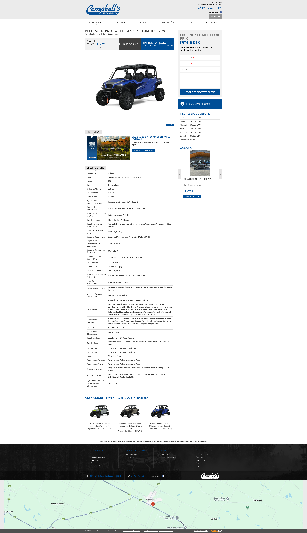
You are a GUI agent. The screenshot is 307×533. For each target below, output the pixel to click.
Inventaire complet (132, 454)
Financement (95, 466)
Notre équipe (201, 460)
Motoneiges (95, 460)
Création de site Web (200, 531)
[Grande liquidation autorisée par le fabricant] (108, 148)
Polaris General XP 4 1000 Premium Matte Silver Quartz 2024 (130, 426)
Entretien (164, 454)
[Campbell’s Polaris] (103, 9)
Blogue (198, 463)
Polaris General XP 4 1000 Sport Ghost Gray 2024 (99, 425)
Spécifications (95, 168)
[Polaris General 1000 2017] (200, 163)
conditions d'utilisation (151, 531)
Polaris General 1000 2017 (197, 179)
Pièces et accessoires (168, 457)
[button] (179, 174)
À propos (200, 450)
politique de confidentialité (131, 531)
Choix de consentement (166, 531)
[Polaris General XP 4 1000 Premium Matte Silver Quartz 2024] (130, 411)
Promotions (95, 463)
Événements (200, 457)
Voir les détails (192, 196)
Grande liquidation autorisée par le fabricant (151, 138)
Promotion (93, 132)
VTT (92, 454)
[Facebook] (221, 12)
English (217, 16)
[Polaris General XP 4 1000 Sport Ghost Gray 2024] (99, 411)
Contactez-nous (202, 454)
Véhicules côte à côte (98, 457)
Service (164, 450)
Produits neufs (97, 450)
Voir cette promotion (143, 150)
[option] (200, 174)
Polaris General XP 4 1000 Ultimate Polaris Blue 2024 (160, 425)
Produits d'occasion (135, 450)
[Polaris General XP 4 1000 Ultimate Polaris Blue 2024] (160, 411)
